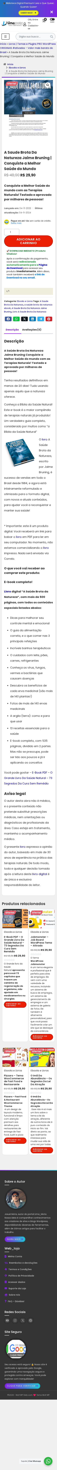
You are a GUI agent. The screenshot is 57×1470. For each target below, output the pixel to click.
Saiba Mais (13, 1239)
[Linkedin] (32, 319)
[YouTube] (7, 1320)
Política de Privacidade (21, 1275)
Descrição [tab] (12, 329)
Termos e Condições (20, 1269)
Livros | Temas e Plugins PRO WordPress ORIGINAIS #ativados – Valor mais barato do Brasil (28, 48)
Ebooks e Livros (17, 67)
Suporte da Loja (17, 1288)
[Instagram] (15, 1320)
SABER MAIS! (27, 13)
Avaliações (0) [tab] (31, 329)
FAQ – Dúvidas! (16, 1301)
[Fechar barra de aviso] (52, 12)
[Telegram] (40, 319)
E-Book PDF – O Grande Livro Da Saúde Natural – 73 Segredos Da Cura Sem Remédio (28, 778)
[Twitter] (24, 319)
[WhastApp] (16, 319)
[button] (47, 85)
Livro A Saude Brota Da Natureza (29, 311)
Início (3, 44)
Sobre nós (14, 1294)
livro (44, 439)
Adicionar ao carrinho (28, 241)
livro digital (39, 874)
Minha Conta (15, 1256)
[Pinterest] (49, 319)
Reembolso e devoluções (23, 1262)
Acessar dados (16, 1282)
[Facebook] (8, 319)
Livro (7, 591)
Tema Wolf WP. (43, 1395)
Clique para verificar (21, 1385)
